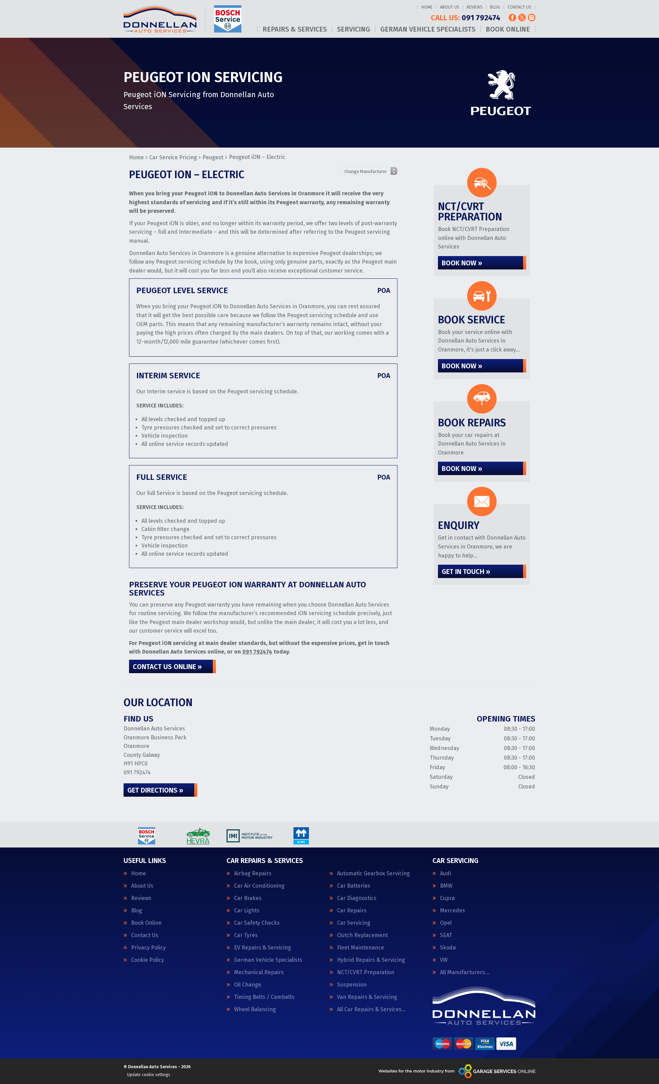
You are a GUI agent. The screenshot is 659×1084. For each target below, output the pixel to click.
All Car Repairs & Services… (371, 1009)
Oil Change (247, 985)
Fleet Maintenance (360, 947)
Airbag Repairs (252, 873)
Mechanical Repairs (259, 972)
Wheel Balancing (255, 1009)
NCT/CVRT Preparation (365, 972)
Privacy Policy (148, 947)
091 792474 (465, 18)
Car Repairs (352, 910)
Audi (445, 873)
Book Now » (462, 263)
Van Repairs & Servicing (367, 997)
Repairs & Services (295, 29)
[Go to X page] (522, 17)
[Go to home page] (183, 19)
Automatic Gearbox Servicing (373, 873)
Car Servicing (353, 923)
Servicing (353, 29)
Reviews (475, 7)
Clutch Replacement (362, 935)
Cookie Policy (147, 960)
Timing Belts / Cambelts (264, 997)
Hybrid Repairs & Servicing (371, 960)
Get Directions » (155, 790)
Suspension (352, 985)
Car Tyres (246, 935)
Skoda (448, 947)
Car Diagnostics (357, 898)
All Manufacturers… (464, 972)
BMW (446, 886)
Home (426, 7)
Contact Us (519, 7)
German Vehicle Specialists (427, 29)
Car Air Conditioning (259, 886)
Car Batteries (353, 886)
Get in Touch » (466, 571)
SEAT (446, 935)
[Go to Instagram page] (531, 17)
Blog (495, 7)
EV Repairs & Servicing (262, 947)
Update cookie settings (148, 1074)
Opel (446, 923)
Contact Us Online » (167, 666)
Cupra (447, 898)
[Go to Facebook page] (512, 17)
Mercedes (452, 910)
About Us (449, 7)
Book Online (508, 29)
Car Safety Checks (257, 923)
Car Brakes (248, 898)
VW (444, 960)
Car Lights (246, 910)
